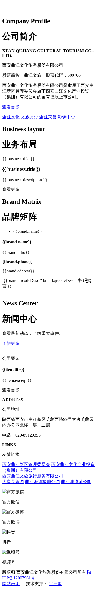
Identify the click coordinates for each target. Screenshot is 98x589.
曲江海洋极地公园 (42, 481)
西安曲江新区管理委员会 (26, 464)
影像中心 (66, 117)
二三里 (55, 583)
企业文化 (11, 117)
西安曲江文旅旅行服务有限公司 (32, 476)
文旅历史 (29, 117)
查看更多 (11, 107)
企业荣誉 (48, 117)
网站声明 (11, 583)
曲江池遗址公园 (76, 481)
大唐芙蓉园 (13, 481)
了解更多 (11, 343)
